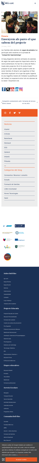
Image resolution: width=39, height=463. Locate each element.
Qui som (6, 278)
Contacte (6, 297)
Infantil (7, 157)
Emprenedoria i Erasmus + (10, 354)
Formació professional (9, 383)
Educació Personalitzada (10, 316)
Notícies (6, 288)
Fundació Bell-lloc (8, 424)
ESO (5, 147)
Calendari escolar (8, 405)
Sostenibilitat (7, 294)
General (7, 152)
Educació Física (8, 357)
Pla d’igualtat (7, 326)
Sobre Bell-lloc (10, 273)
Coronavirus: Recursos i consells (15, 175)
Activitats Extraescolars (10, 402)
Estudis (7, 180)
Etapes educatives (11, 365)
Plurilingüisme (7, 341)
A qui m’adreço (7, 300)
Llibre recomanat (10, 189)
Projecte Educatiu (11, 308)
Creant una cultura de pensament (12, 323)
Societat (6, 421)
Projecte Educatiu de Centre (11, 313)
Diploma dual (7, 338)
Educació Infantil (8, 370)
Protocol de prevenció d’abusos (12, 329)
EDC (5, 351)
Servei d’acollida (8, 399)
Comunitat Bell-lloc (12, 416)
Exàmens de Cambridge (10, 345)
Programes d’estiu (8, 411)
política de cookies (23, 455)
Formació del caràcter (9, 320)
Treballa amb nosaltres (10, 303)
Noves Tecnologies (11, 193)
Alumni (6, 129)
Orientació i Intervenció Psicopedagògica (14, 335)
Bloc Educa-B (7, 440)
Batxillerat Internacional (10, 332)
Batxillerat (8, 138)
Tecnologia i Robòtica (9, 348)
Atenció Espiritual (8, 437)
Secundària (7, 376)
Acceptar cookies (21, 459)
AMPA (5, 427)
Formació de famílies (12, 184)
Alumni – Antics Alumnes (10, 431)
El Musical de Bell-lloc (9, 360)
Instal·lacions (7, 291)
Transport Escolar (8, 396)
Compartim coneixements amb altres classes (12, 102)
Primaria (4, 36)
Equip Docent (7, 285)
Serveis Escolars (11, 388)
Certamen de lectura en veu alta (28, 102)
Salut (6, 198)
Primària (6, 373)
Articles (7, 134)
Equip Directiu (7, 281)
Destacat (7, 143)
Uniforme (6, 408)
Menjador (6, 393)
